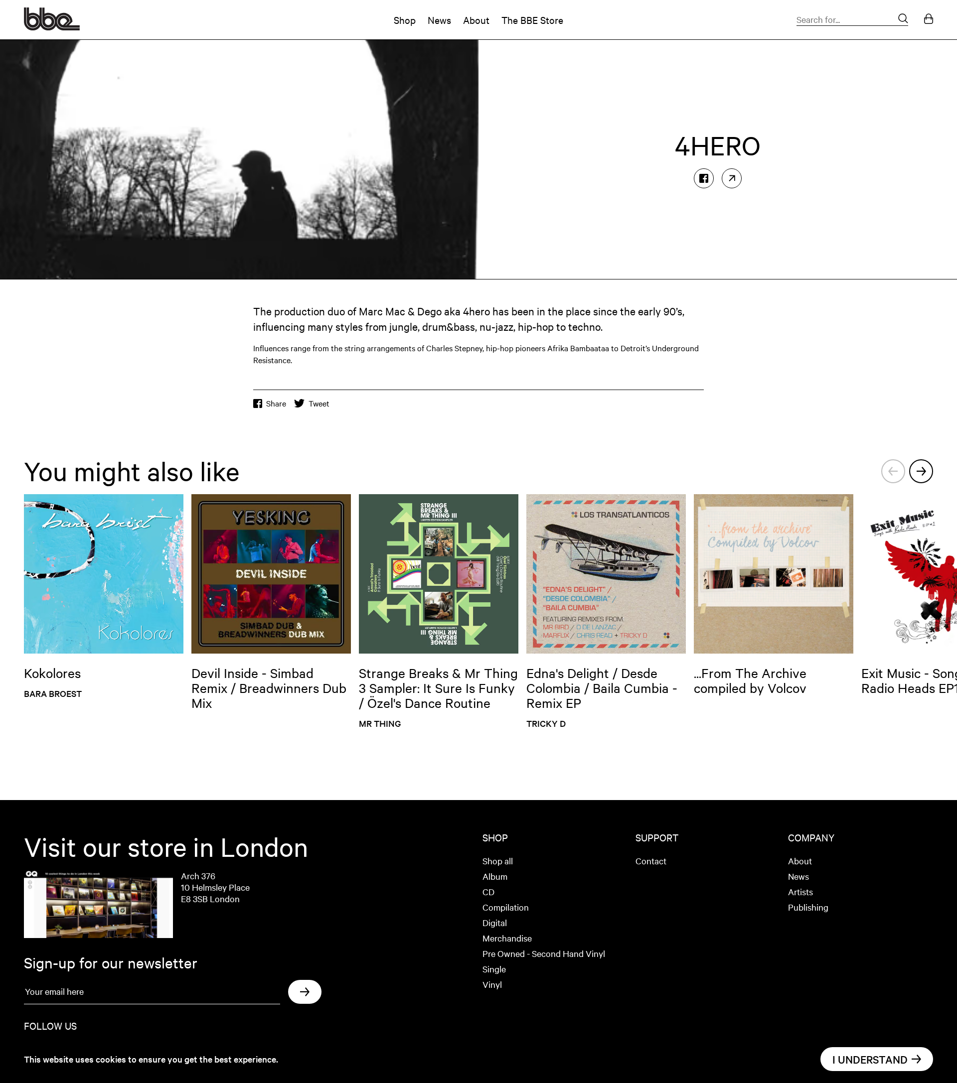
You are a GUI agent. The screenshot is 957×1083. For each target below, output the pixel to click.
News (439, 19)
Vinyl (492, 984)
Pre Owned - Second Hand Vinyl (543, 953)
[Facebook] (704, 178)
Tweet (319, 403)
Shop (405, 19)
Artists (800, 891)
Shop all (497, 860)
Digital (494, 922)
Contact (651, 860)
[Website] (732, 178)
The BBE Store (532, 19)
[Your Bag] (928, 19)
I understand (870, 1059)
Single (494, 968)
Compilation (505, 907)
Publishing (808, 907)
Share (276, 403)
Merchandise (507, 938)
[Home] (52, 26)
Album (494, 876)
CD (488, 891)
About (476, 19)
